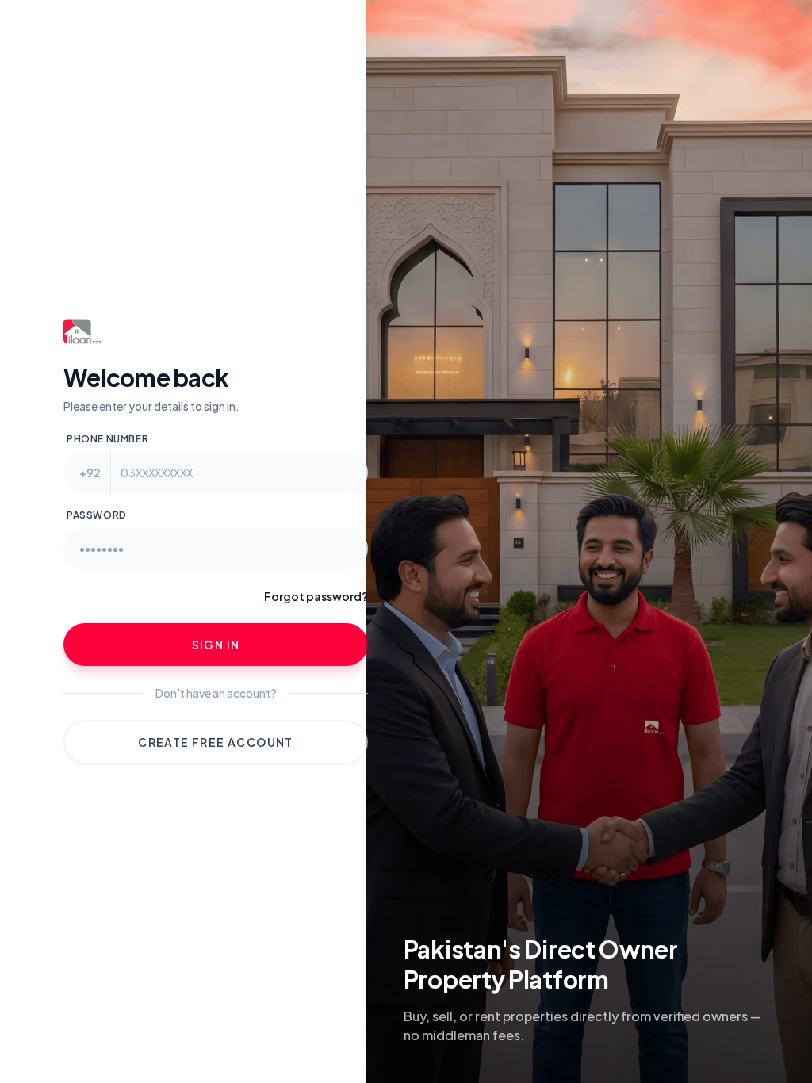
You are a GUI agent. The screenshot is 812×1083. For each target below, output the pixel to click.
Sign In (216, 644)
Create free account (215, 742)
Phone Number (107, 439)
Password (97, 515)
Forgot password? (316, 596)
